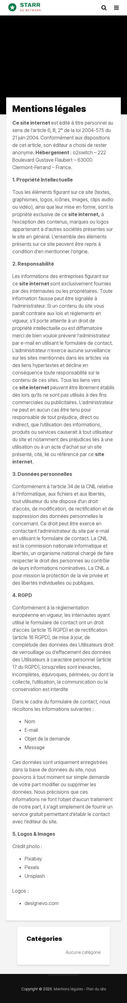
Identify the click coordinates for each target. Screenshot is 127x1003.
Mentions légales (68, 989)
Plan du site (96, 989)
